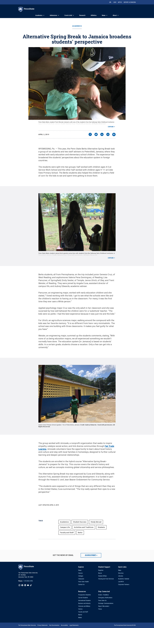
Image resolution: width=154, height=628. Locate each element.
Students (101, 527)
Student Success (79, 522)
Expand (111, 127)
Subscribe (90, 555)
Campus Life (65, 527)
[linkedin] (102, 134)
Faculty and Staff (67, 533)
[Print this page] (114, 134)
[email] (108, 134)
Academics (77, 26)
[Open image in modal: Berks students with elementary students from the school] (77, 222)
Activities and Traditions (83, 527)
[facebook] (90, 134)
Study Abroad (96, 522)
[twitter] (96, 134)
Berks (80, 533)
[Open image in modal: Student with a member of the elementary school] (77, 83)
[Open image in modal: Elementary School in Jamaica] (77, 394)
